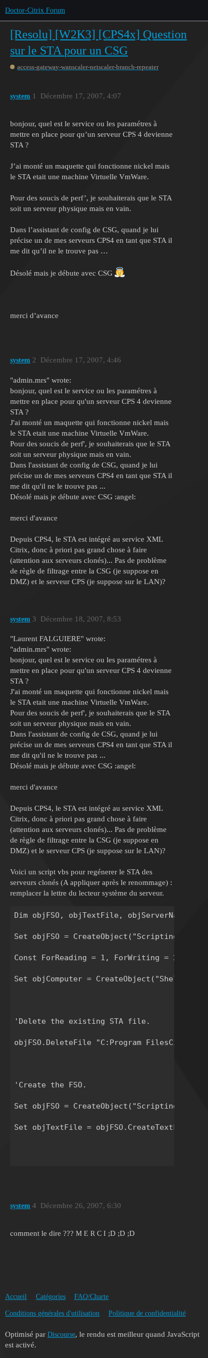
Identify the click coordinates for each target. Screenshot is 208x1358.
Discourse (61, 1334)
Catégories (51, 1296)
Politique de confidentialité (147, 1313)
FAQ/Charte (91, 1296)
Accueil (16, 1296)
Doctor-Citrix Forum (35, 10)
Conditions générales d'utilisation (52, 1313)
